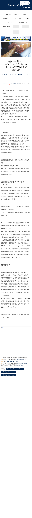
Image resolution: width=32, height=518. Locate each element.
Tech (20, 18)
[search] (29, 6)
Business (8, 14)
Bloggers (5, 18)
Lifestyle (26, 18)
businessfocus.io (22, 363)
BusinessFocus (21, 359)
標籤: (3, 369)
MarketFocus (19, 365)
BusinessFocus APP (13, 361)
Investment (17, 14)
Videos (24, 14)
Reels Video (6, 26)
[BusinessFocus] (16, 5)
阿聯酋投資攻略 (23, 22)
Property (13, 18)
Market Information (10, 22)
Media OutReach (24, 74)
